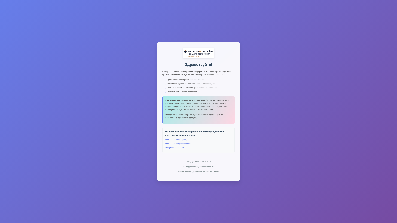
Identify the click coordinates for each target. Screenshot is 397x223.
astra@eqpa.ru (180, 140)
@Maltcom (179, 147)
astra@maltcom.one (182, 144)
